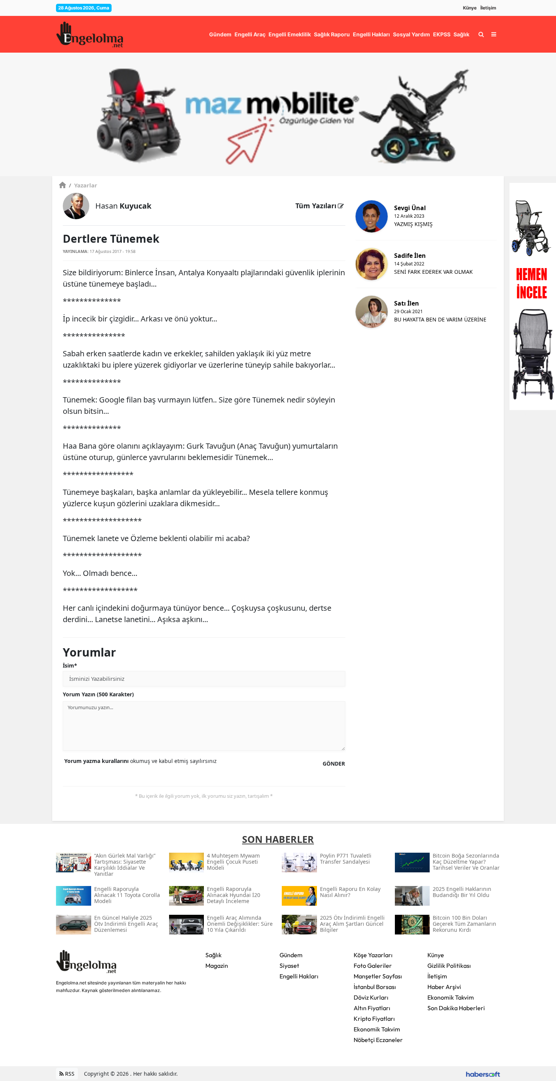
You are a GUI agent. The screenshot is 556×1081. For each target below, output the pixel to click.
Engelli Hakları (299, 976)
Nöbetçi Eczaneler (378, 1040)
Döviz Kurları (371, 997)
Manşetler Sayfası (378, 976)
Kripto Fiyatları (374, 1018)
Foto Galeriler (373, 965)
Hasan (123, 206)
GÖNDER (334, 763)
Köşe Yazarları (373, 955)
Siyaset (289, 965)
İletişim (488, 8)
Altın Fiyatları (372, 1008)
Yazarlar (83, 185)
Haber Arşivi (444, 987)
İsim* (70, 665)
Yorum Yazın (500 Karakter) (98, 694)
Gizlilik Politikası (449, 965)
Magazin (216, 965)
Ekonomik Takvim (377, 1029)
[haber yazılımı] (483, 1074)
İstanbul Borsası (375, 987)
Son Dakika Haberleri (456, 1008)
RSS (69, 1073)
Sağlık (213, 955)
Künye (470, 8)
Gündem (291, 955)
